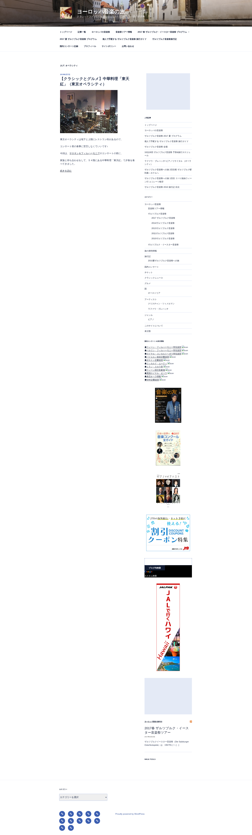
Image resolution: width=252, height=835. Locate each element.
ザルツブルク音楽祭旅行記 (164, 39)
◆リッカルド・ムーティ (156, 363)
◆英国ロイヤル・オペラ (156, 373)
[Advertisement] (168, 91)
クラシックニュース (154, 278)
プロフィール (90, 46)
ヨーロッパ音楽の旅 (101, 12)
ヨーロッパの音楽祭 (101, 32)
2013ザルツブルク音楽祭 (163, 228)
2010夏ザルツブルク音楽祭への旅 (163, 260)
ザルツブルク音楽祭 (157, 214)
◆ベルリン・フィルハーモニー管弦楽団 (163, 350)
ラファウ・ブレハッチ (158, 309)
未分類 (148, 331)
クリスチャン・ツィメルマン (161, 303)
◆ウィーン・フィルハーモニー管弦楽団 (163, 347)
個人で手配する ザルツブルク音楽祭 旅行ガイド (125, 39)
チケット (149, 272)
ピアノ (151, 319)
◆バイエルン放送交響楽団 (157, 357)
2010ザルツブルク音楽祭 (163, 238)
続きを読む (66, 171)
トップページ (66, 32)
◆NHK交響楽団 (152, 380)
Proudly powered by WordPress (130, 814)
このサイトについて (154, 326)
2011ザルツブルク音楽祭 (163, 233)
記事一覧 (82, 32)
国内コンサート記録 (69, 46)
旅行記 (148, 256)
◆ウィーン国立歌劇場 (155, 370)
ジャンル (149, 315)
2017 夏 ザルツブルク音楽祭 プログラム (78, 39)
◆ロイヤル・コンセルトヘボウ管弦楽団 (163, 354)
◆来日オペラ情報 (153, 376)
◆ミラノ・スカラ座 (154, 366)
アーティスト (151, 299)
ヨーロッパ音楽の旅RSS (153, 721)
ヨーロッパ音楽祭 (153, 204)
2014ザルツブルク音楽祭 (163, 223)
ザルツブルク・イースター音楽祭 (163, 244)
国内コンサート (152, 267)
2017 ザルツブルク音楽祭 (163, 218)
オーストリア (154, 293)
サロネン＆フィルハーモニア (84, 153)
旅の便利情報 (151, 251)
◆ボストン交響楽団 (154, 360)
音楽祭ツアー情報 (124, 32)
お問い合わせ (128, 46)
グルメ (148, 283)
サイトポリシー (109, 46)
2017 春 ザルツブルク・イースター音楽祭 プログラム (162, 32)
